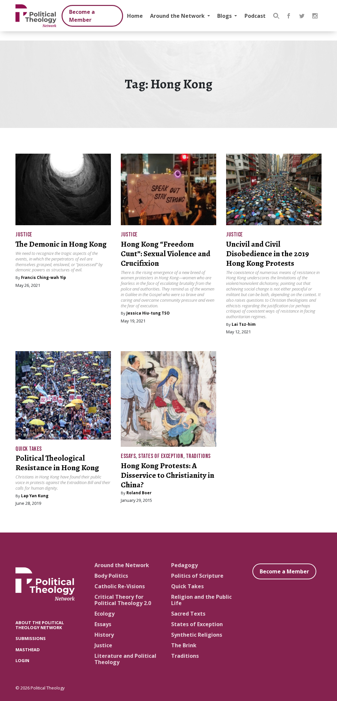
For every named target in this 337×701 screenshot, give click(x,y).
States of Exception (160, 456)
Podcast (255, 15)
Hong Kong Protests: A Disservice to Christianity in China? (167, 475)
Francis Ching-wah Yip (43, 277)
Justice (23, 234)
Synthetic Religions (196, 634)
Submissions (30, 638)
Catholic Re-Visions (119, 586)
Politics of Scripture (197, 575)
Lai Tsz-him (244, 324)
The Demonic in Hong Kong (61, 244)
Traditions (198, 456)
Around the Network (178, 15)
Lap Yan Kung (34, 495)
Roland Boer (138, 492)
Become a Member (82, 15)
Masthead (27, 650)
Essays (128, 456)
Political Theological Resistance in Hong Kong (57, 463)
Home (135, 15)
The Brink (183, 645)
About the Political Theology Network (39, 625)
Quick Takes (28, 448)
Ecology (104, 613)
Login (22, 660)
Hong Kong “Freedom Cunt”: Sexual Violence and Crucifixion (165, 253)
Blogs (225, 15)
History (104, 634)
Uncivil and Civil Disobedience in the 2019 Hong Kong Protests (267, 253)
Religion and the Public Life (201, 600)
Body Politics (111, 575)
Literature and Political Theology (125, 659)
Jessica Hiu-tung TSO (147, 313)
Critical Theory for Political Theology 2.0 (122, 600)
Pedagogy (184, 565)
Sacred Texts (188, 613)
